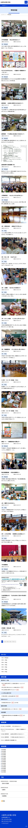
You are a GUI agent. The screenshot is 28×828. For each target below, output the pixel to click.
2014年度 (3, 770)
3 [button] (5, 641)
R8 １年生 (4, 660)
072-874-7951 (8, 819)
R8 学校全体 (5, 657)
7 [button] (12, 641)
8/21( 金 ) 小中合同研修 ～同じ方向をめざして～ (11, 726)
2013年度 (3, 772)
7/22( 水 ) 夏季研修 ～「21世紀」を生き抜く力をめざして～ (13, 737)
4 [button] (7, 641)
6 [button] (10, 641)
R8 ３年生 (4, 664)
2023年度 (3, 754)
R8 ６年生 (4, 671)
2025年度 (3, 751)
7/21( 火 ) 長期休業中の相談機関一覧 (8, 740)
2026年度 (3, 749)
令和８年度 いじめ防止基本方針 (10, 696)
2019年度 (3, 761)
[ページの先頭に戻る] (26, 826)
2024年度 (3, 753)
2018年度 (3, 763)
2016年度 (3, 766)
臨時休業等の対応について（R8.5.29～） (11, 709)
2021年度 (3, 758)
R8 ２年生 (4, 662)
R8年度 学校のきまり (10, 702)
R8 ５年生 (4, 669)
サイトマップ (5, 823)
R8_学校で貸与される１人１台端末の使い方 (12, 687)
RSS (4, 801)
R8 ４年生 (4, 667)
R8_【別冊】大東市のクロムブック (10, 689)
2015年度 (3, 768)
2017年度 (3, 765)
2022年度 (3, 756)
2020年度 (3, 760)
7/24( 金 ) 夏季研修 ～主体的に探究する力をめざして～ (12, 734)
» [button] (15, 641)
